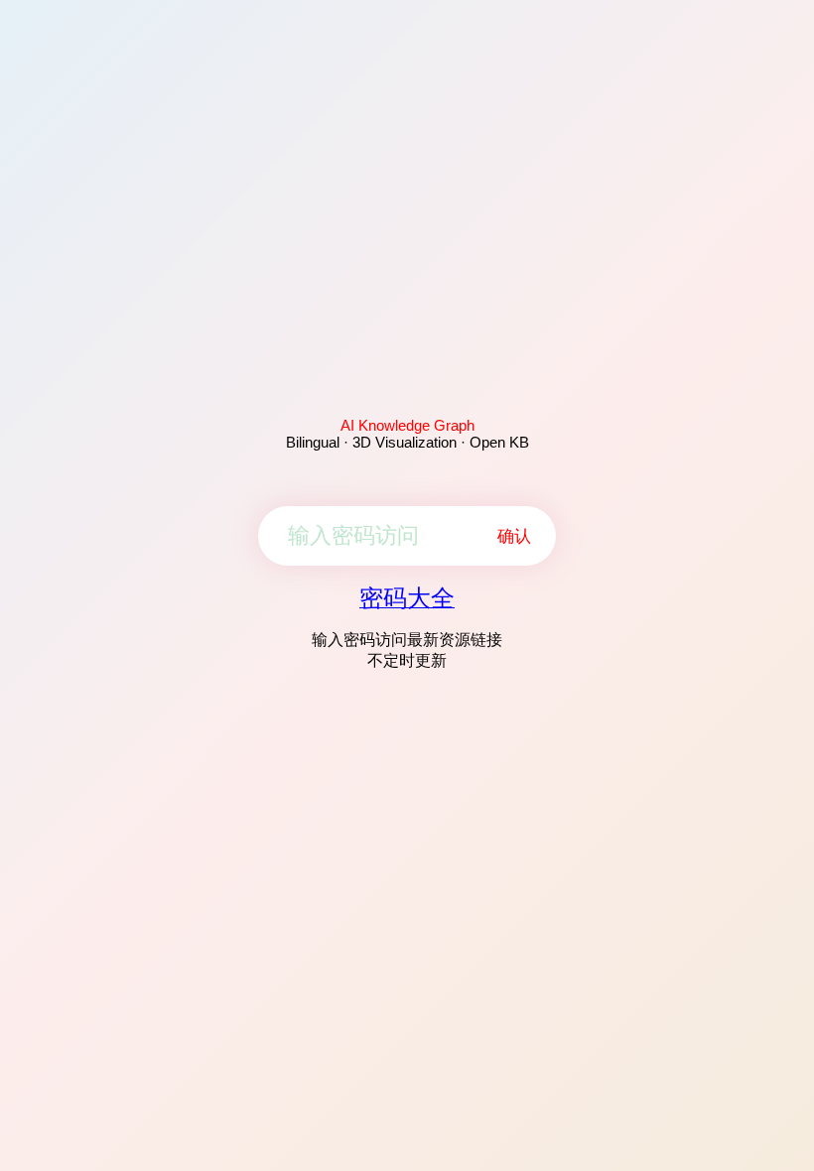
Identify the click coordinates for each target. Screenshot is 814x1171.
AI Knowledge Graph (407, 425)
